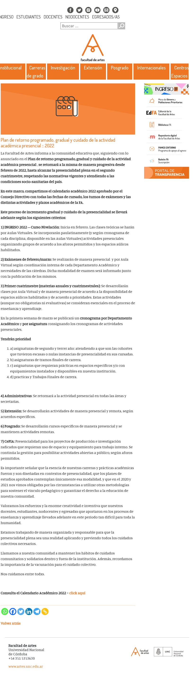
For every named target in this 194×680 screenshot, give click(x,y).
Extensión (93, 67)
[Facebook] (12, 611)
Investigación (63, 67)
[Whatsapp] (4, 611)
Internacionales (151, 67)
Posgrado (119, 67)
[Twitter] (20, 611)
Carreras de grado (36, 71)
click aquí (77, 592)
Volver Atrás (11, 623)
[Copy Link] (44, 611)
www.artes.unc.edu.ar (26, 666)
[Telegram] (36, 611)
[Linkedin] (28, 611)
